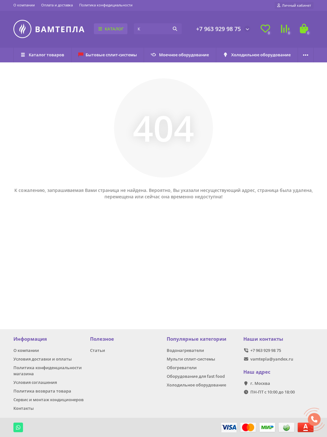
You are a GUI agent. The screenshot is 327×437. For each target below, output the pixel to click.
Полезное (102, 339)
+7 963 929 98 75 (218, 29)
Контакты (23, 408)
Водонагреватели (185, 350)
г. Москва (260, 383)
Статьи (97, 350)
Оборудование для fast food (196, 376)
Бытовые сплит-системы (111, 55)
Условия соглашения (35, 382)
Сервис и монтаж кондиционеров (48, 399)
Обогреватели (182, 367)
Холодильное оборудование (261, 55)
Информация (30, 339)
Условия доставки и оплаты (42, 359)
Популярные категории (196, 339)
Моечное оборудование (184, 55)
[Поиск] (175, 29)
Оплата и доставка (57, 5)
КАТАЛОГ (114, 29)
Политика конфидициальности (106, 5)
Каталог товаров (46, 55)
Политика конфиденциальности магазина (47, 371)
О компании (24, 5)
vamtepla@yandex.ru (271, 359)
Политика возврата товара (42, 391)
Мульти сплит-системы (191, 359)
